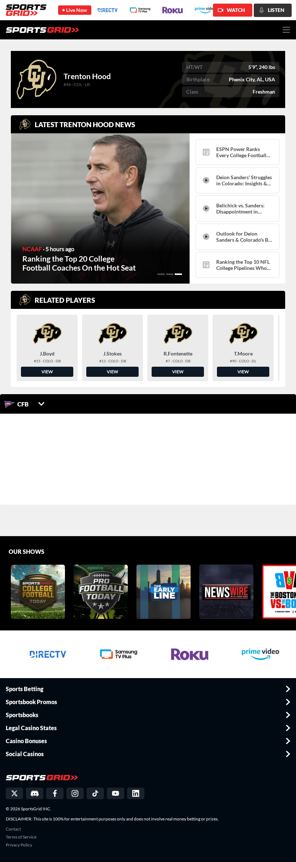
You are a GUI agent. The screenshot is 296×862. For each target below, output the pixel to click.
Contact (13, 829)
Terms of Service (21, 837)
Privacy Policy (19, 845)
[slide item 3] (178, 274)
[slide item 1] (161, 274)
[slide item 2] (169, 274)
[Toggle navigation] (286, 30)
